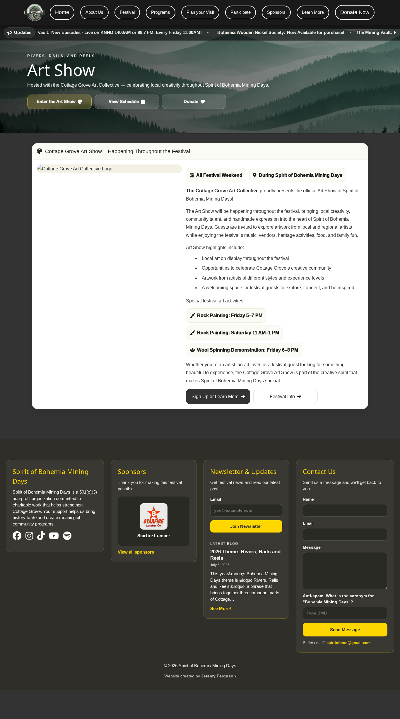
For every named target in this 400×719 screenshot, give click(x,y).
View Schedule (124, 101)
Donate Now (354, 12)
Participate (240, 12)
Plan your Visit (200, 12)
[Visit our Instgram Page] (29, 536)
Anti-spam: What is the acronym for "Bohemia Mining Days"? (338, 598)
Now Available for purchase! (263, 32)
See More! (220, 608)
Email (215, 499)
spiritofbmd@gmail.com (349, 643)
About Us (94, 12)
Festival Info (282, 396)
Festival (127, 12)
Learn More (313, 12)
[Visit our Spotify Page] (67, 536)
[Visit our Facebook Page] (17, 536)
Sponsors (276, 12)
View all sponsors (136, 551)
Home (62, 12)
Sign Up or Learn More (215, 396)
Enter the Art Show (56, 101)
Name (308, 499)
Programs (160, 12)
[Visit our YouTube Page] (54, 536)
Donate (191, 101)
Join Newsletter (246, 526)
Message (312, 547)
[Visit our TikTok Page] (41, 536)
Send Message (345, 629)
